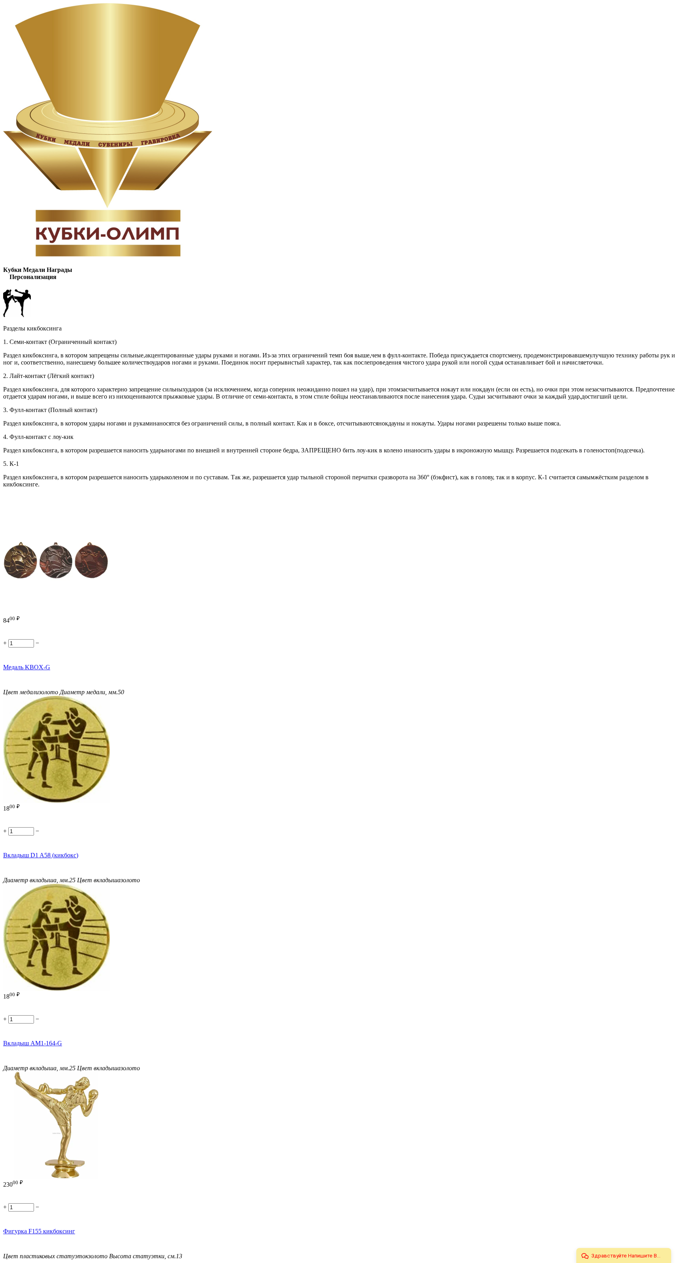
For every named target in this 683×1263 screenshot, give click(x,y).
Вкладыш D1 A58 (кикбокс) (40, 855)
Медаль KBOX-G (26, 667)
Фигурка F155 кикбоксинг (39, 1231)
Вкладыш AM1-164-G (32, 1043)
